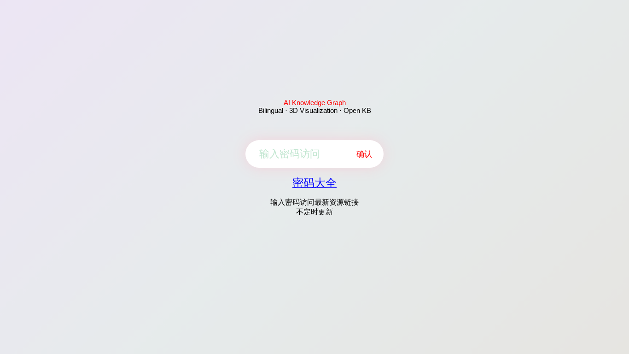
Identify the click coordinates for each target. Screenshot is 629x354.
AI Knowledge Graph (315, 102)
